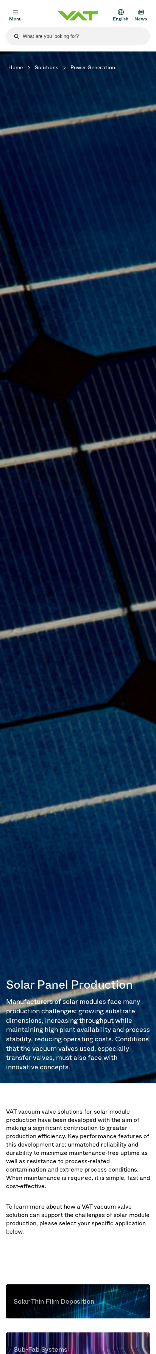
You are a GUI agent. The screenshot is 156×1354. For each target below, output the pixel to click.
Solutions (46, 67)
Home (15, 67)
